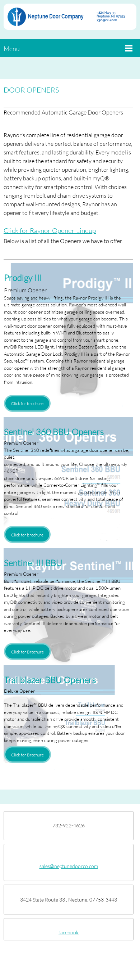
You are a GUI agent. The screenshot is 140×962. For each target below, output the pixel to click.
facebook (69, 932)
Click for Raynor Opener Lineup (50, 230)
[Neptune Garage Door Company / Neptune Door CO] (70, 20)
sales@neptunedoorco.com (68, 866)
